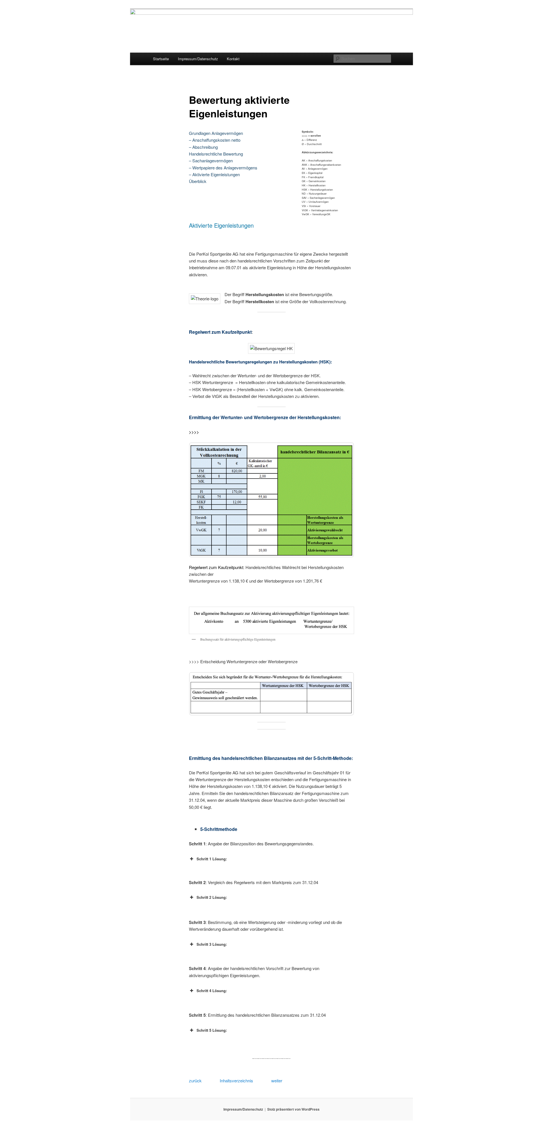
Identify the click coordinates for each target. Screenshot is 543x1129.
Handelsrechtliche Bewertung (216, 154)
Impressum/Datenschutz (198, 58)
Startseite (161, 58)
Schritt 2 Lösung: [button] (212, 897)
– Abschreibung (203, 147)
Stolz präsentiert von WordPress (293, 1109)
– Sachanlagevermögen (211, 160)
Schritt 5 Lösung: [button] (212, 1030)
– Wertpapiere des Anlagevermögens (223, 168)
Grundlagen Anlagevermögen (216, 133)
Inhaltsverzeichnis (236, 1080)
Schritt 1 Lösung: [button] (212, 858)
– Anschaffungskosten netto (214, 140)
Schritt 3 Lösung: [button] (212, 944)
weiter (276, 1080)
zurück (195, 1080)
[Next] (342, 500)
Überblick (197, 181)
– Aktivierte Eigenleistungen (214, 174)
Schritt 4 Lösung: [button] (212, 990)
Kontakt (233, 58)
